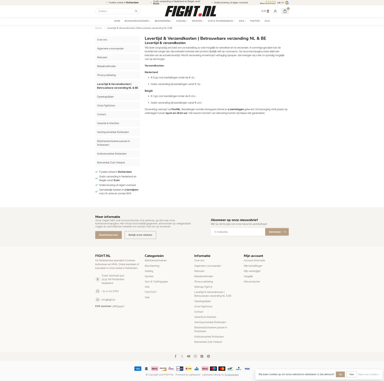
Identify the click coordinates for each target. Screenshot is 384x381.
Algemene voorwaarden (110, 48)
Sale (267, 21)
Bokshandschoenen (137, 21)
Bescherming (162, 21)
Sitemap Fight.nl (203, 286)
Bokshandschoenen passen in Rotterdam (113, 143)
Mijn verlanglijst (252, 271)
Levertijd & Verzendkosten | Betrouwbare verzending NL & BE (139, 28)
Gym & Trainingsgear (220, 21)
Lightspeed (194, 374)
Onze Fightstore (106, 105)
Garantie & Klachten (108, 123)
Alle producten (252, 281)
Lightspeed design (211, 374)
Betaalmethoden (106, 66)
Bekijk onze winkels (140, 234)
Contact (101, 114)
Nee (351, 374)
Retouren (102, 57)
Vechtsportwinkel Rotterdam (113, 132)
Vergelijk (248, 276)
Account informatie (254, 260)
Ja (340, 374)
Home (117, 21)
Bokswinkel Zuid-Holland (111, 162)
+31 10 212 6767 (110, 291)
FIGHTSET (255, 21)
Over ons (102, 39)
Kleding (181, 21)
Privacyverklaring (106, 75)
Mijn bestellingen (253, 265)
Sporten (197, 21)
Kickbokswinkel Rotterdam (112, 153)
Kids (241, 21)
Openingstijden (105, 96)
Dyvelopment (231, 374)
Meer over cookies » (369, 374)
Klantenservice (108, 234)
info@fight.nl (108, 299)
